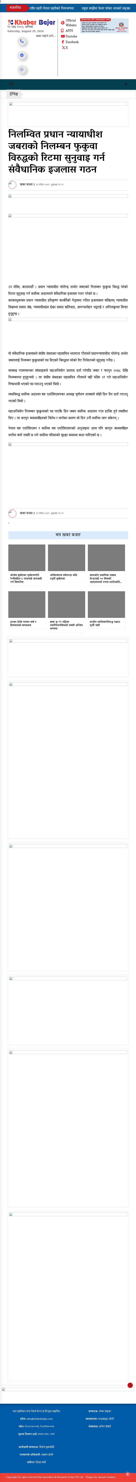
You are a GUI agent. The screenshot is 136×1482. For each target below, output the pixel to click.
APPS (69, 31)
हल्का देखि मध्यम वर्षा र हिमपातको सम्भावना (23, 624)
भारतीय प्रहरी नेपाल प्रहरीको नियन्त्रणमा (40, 8)
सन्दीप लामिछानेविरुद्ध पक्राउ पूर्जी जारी (105, 624)
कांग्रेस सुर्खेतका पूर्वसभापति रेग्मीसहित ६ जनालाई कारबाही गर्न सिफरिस (26, 579)
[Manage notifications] (128, 1474)
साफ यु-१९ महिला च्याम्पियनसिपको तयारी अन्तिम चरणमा (66, 626)
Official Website (71, 23)
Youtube (71, 37)
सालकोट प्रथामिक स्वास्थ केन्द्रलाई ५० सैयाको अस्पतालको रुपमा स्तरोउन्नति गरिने (105, 579)
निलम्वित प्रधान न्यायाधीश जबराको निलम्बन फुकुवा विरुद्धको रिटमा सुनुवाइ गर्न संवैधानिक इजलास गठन (56, 153)
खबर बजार (26, 185)
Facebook (72, 43)
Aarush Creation (106, 1477)
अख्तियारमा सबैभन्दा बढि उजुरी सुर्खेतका (63, 577)
